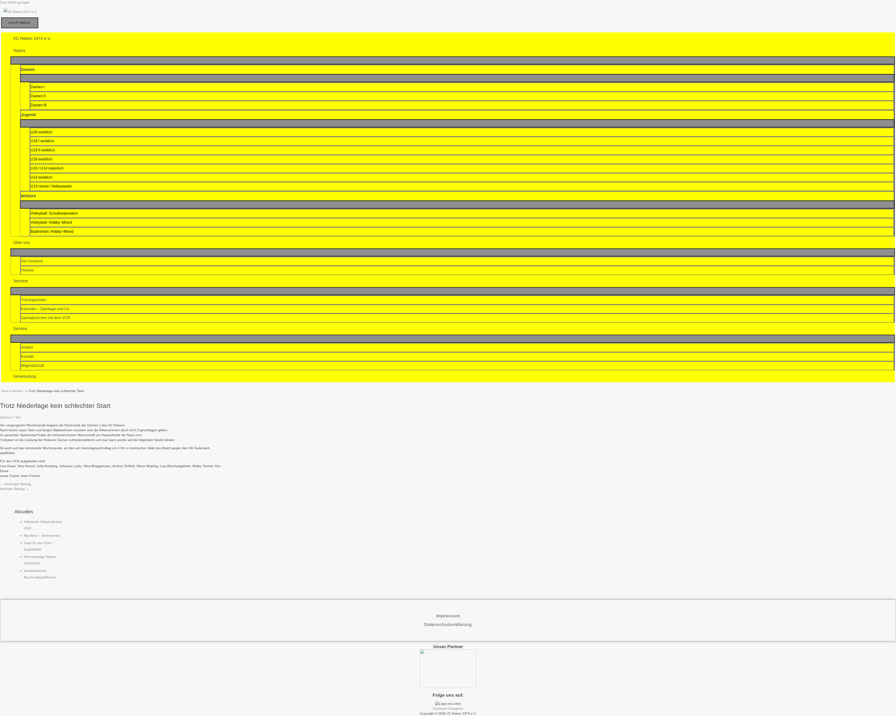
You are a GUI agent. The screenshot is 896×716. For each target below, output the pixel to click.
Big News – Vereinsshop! (42, 535)
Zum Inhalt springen (15, 2)
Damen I (6, 417)
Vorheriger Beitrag (15, 484)
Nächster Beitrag (14, 489)
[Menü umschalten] (452, 60)
